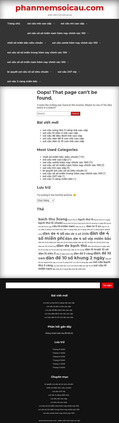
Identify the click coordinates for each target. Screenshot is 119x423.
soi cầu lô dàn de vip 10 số (82, 266)
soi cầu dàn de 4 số (61, 266)
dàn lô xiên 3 (47, 253)
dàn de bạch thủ (71, 246)
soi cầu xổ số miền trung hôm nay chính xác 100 (37, 52)
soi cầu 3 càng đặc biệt (83, 262)
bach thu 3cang (52, 219)
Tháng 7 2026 (59, 353)
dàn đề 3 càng (83, 253)
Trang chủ (13, 23)
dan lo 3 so (93, 226)
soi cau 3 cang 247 (64, 262)
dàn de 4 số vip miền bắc (88, 238)
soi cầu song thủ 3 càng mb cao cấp (65, 130)
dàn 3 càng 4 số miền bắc (52, 229)
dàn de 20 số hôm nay (99, 242)
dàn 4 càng (68, 229)
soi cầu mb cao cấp (39, 23)
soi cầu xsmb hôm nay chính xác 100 (75, 42)
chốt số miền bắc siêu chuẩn (25, 42)
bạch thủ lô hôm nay (72, 223)
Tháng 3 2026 (59, 367)
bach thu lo (73, 220)
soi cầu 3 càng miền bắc (22, 81)
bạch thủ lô (85, 219)
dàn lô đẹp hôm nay (64, 254)
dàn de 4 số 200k (77, 233)
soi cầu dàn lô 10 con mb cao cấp (63, 141)
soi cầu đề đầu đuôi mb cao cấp (62, 135)
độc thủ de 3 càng (60, 269)
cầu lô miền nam (63, 226)
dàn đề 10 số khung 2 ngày (75, 257)
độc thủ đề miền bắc (77, 269)
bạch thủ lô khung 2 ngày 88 (93, 223)
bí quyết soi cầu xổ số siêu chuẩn (27, 71)
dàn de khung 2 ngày (97, 246)
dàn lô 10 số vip (77, 250)
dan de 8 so (80, 227)
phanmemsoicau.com (59, 7)
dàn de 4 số (53, 233)
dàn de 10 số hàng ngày (67, 242)
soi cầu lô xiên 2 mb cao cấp (60, 133)
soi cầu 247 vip (67, 71)
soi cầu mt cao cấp (72, 23)
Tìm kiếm (107, 285)
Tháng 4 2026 (59, 364)
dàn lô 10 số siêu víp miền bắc (58, 250)
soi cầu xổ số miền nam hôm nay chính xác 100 (56, 33)
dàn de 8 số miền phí (47, 242)
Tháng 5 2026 (59, 360)
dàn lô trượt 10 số (97, 249)
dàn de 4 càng (80, 229)
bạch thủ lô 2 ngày (102, 220)
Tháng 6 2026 (59, 357)
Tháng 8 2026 (59, 349)
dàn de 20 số (83, 242)
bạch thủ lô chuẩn (50, 223)
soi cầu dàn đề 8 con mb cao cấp (63, 138)
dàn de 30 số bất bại (47, 246)
